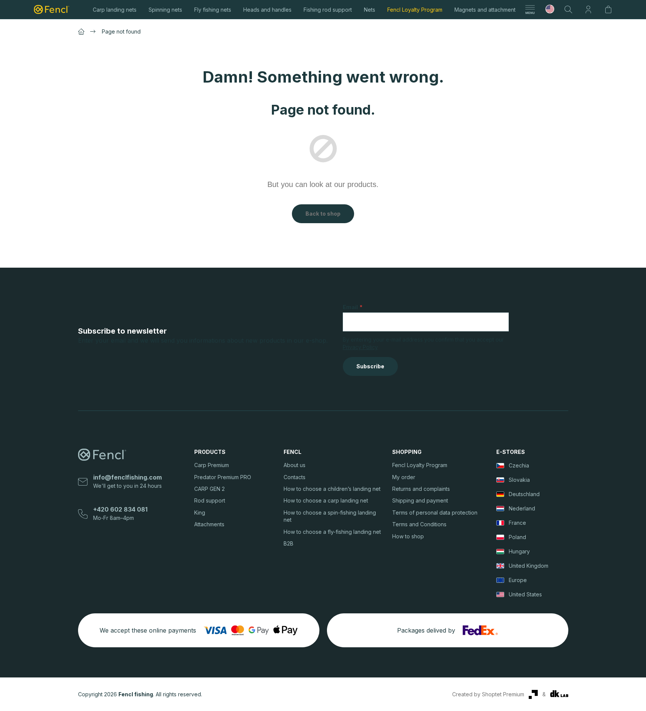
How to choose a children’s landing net (332, 489)
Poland (517, 537)
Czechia (519, 465)
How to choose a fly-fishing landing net (332, 532)
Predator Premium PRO (222, 477)
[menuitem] (115, 9)
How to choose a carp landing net (326, 500)
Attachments (209, 524)
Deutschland (524, 494)
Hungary (519, 551)
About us (294, 465)
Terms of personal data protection (434, 512)
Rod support (209, 500)
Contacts (294, 477)
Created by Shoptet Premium (488, 694)
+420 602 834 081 (120, 509)
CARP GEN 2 (209, 489)
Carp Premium (211, 465)
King (199, 512)
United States (525, 594)
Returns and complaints (421, 489)
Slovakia (519, 480)
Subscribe (370, 366)
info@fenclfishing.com (127, 477)
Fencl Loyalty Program (419, 465)
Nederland (522, 508)
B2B (288, 543)
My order (403, 477)
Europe (518, 580)
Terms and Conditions (419, 524)
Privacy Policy (360, 347)
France (517, 522)
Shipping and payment (420, 500)
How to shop (408, 536)
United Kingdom (528, 565)
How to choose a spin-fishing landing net (330, 516)
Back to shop (323, 213)
